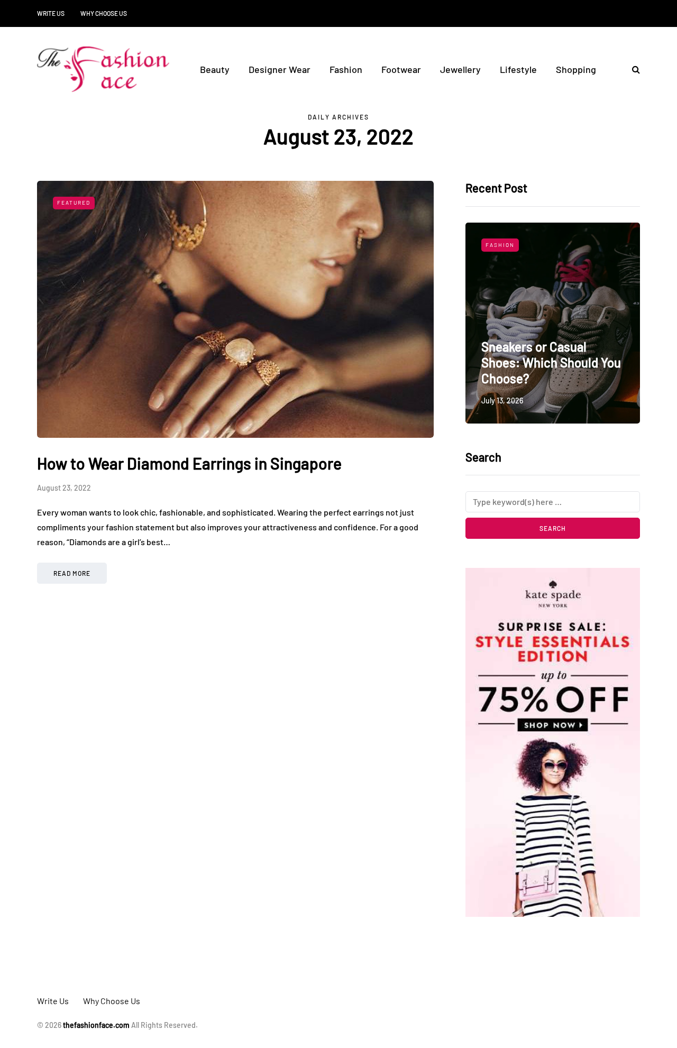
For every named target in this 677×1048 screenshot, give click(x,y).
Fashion (346, 69)
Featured (73, 202)
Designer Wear (279, 69)
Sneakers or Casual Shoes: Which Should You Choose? (551, 362)
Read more (71, 573)
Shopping (576, 69)
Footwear (401, 69)
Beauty (215, 69)
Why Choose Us (103, 13)
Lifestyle (518, 69)
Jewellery (460, 69)
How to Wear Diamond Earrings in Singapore (189, 463)
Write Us (51, 13)
